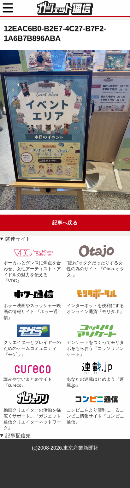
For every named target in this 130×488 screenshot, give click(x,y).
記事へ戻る (65, 222)
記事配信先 (18, 435)
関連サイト (18, 239)
